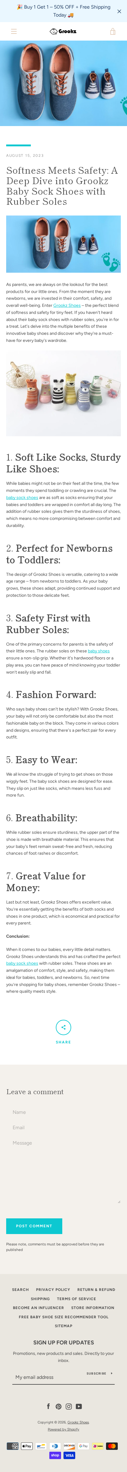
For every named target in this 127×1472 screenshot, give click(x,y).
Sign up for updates (63, 1342)
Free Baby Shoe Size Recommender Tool (64, 1317)
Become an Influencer (38, 1308)
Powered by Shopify (63, 1429)
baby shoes (99, 651)
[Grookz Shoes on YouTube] (79, 1406)
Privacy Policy (53, 1290)
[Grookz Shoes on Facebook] (48, 1406)
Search (20, 1290)
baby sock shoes (22, 497)
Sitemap (63, 1326)
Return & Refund (96, 1290)
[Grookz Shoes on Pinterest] (58, 1406)
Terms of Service (76, 1299)
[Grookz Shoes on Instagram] (69, 1406)
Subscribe (96, 1373)
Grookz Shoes (67, 305)
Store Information (92, 1308)
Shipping (40, 1299)
